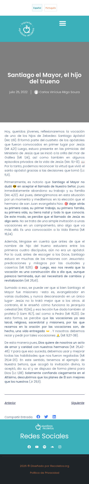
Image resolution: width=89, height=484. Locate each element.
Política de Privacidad (44, 473)
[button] (62, 23)
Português (51, 8)
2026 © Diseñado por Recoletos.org (44, 466)
